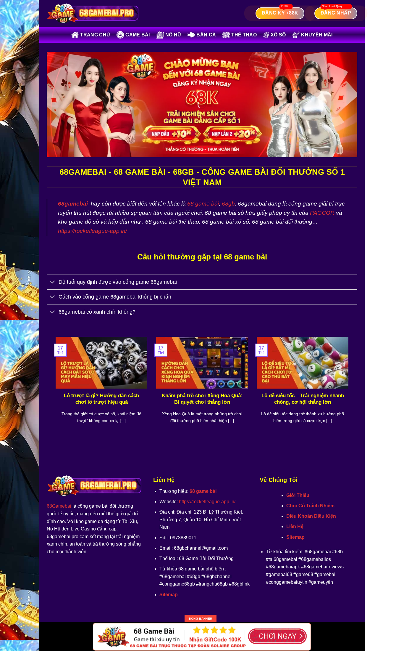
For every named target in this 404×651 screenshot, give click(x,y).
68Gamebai (59, 506)
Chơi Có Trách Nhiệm (310, 505)
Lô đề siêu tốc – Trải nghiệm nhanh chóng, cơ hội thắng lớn (302, 399)
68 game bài (203, 204)
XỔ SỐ (278, 34)
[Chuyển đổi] (52, 282)
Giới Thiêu (297, 495)
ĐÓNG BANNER (200, 618)
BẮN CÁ (206, 34)
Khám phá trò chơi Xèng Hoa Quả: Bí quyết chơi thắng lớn (202, 399)
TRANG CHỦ (95, 34)
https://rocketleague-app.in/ (92, 231)
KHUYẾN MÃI (316, 34)
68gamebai (73, 204)
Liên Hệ (294, 526)
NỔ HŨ (173, 34)
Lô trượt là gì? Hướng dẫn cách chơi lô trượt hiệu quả (101, 399)
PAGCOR (322, 213)
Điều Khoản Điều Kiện (311, 516)
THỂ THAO (244, 34)
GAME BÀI (137, 34)
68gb (228, 204)
